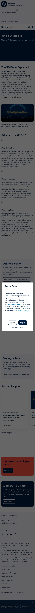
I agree (22, 323)
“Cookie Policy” (23, 311)
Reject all (13, 323)
